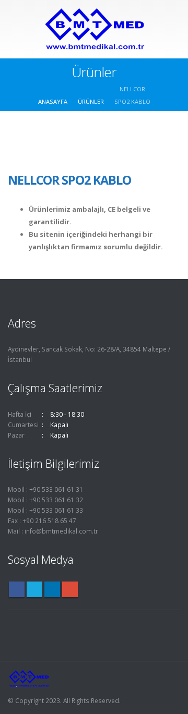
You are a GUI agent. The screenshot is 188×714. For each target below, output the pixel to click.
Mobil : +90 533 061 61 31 (45, 489)
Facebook (17, 589)
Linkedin (52, 589)
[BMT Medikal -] (94, 29)
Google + (70, 589)
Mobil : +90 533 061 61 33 (45, 510)
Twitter (34, 589)
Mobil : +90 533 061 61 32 (45, 499)
